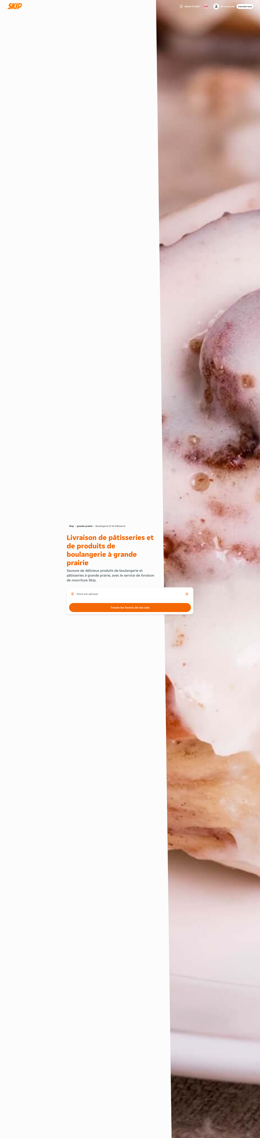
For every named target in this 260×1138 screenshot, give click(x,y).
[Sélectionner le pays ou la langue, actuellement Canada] (206, 6)
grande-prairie (85, 526)
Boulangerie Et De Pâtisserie (110, 526)
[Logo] (16, 6)
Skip (71, 526)
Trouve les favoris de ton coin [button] (130, 607)
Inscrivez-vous (245, 6)
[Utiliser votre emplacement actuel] (186, 594)
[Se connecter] (216, 6)
